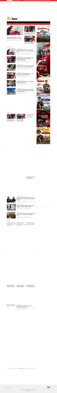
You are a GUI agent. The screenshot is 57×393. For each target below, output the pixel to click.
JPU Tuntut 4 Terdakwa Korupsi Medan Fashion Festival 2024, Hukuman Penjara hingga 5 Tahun (25, 214)
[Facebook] (48, 387)
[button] (48, 2)
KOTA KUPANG (21, 196)
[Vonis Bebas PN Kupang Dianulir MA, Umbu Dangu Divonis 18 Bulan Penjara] (29, 39)
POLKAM (22, 22)
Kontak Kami (33, 389)
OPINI (25, 22)
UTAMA (20, 48)
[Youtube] (49, 387)
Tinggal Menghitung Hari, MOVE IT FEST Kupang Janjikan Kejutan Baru (30, 286)
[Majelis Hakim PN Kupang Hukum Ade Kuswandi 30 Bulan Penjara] (11, 335)
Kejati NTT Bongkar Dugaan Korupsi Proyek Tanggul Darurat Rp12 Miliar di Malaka (30, 178)
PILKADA (28, 22)
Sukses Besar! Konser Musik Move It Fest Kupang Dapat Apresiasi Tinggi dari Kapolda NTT (21, 286)
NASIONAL (11, 22)
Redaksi (30, 389)
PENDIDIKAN (32, 22)
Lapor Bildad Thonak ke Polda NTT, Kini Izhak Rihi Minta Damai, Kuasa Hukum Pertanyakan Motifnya (21, 178)
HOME (8, 22)
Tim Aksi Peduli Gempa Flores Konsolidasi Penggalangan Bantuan (24, 82)
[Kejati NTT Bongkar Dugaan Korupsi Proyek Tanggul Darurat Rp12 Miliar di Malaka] (30, 145)
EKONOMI (15, 22)
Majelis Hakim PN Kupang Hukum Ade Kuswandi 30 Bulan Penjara (24, 306)
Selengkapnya (21, 368)
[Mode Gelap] (49, 2)
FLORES (17, 64)
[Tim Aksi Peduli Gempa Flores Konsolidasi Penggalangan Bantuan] (11, 83)
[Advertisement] (28, 10)
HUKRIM (19, 22)
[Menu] (7, 2)
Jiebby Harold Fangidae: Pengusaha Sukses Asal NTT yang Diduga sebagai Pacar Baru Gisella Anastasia (11, 286)
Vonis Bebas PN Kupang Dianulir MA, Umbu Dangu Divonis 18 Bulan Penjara (29, 43)
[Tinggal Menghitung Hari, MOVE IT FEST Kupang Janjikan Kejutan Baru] (30, 253)
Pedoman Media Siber (25, 389)
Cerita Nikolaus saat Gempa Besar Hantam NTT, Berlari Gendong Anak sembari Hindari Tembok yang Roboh (25, 90)
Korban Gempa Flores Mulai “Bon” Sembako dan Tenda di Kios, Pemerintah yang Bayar (25, 66)
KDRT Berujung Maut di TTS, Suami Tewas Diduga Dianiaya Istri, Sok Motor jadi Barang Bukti (14, 38)
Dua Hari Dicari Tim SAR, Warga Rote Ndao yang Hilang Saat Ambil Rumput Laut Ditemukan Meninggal (25, 0)
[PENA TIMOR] (12, 18)
